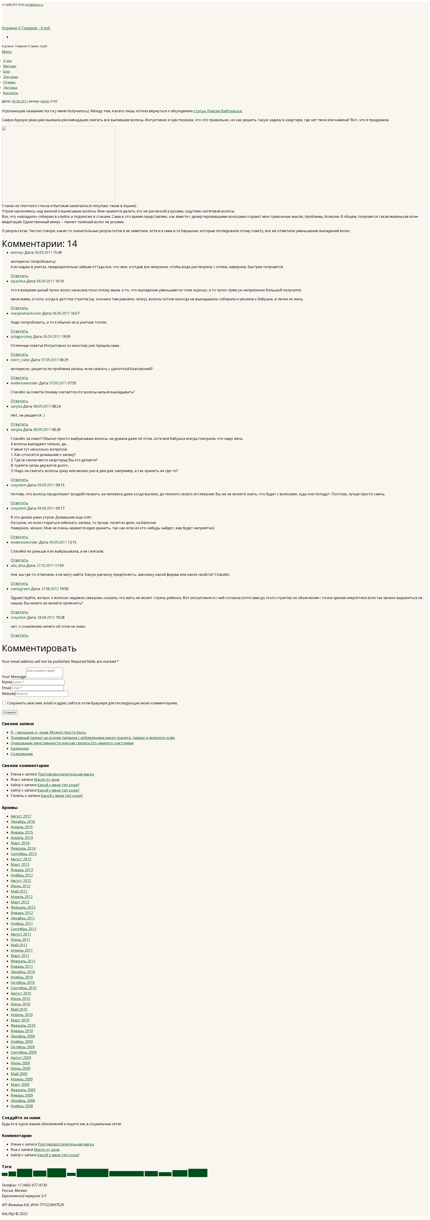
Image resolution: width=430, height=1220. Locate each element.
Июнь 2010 (20, 1004)
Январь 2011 (22, 966)
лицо (24, 1173)
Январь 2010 (22, 1030)
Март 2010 (20, 1020)
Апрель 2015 (22, 826)
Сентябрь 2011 (24, 928)
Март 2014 (20, 843)
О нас (7, 61)
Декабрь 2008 (23, 1100)
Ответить (19, 275)
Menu (7, 51)
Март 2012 (20, 902)
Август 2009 (21, 1057)
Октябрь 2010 (23, 982)
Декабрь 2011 (23, 918)
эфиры (197, 1173)
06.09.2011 (20, 101)
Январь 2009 (22, 1095)
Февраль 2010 (23, 1025)
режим (151, 1173)
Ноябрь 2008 (22, 1106)
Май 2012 (19, 891)
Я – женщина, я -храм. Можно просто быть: (48, 732)
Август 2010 (21, 993)
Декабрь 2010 (23, 971)
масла (56, 1172)
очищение (92, 1173)
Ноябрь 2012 (22, 875)
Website (8, 693)
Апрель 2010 (22, 1014)
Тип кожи (10, 77)
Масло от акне (47, 779)
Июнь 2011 (20, 939)
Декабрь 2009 (23, 1036)
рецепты (165, 1174)
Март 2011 (20, 955)
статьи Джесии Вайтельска (218, 110)
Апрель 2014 (22, 837)
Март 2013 (20, 864)
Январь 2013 (22, 869)
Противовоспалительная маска (66, 774)
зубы (5, 1174)
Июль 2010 (20, 998)
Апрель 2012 (22, 896)
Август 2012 (21, 880)
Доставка (10, 87)
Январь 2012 (22, 912)
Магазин (9, 66)
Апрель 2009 (22, 1079)
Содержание (22, 753)
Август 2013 (21, 859)
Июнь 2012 (20, 885)
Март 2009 (20, 1084)
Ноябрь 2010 (22, 977)
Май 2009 (19, 1073)
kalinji (45, 101)
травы (179, 1173)
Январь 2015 (22, 832)
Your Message (14, 676)
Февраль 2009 (23, 1089)
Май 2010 (19, 1009)
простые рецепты (126, 1173)
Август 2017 (21, 816)
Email (6, 687)
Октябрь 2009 (23, 1046)
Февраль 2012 (23, 907)
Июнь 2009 (20, 1068)
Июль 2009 (20, 1063)
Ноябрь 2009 (22, 1041)
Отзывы (9, 82)
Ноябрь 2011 (22, 923)
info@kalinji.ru (34, 5)
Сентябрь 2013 (24, 853)
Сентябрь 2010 (24, 987)
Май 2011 (19, 945)
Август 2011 (21, 934)
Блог (6, 71)
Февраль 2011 (23, 961)
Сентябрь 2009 (24, 1052)
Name (7, 682)
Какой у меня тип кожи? (58, 784)
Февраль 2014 (23, 848)
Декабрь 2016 (23, 821)
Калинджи (20, 748)
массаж (71, 1174)
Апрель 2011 (22, 950)
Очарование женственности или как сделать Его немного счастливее (72, 743)
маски (39, 1174)
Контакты (10, 93)
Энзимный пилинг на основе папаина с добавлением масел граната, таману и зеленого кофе (93, 737)
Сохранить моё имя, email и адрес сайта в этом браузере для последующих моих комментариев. (92, 703)
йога (12, 1173)
